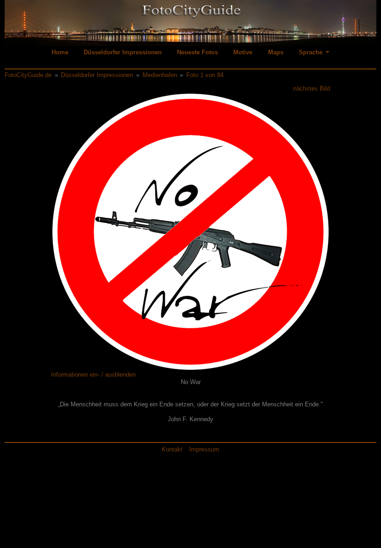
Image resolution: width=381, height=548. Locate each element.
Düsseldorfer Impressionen (123, 52)
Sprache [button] (311, 52)
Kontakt (172, 449)
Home (60, 52)
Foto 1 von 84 (204, 75)
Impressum (204, 449)
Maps (275, 52)
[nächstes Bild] (296, 231)
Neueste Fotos (197, 52)
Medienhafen (160, 75)
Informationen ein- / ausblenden (93, 374)
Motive (242, 52)
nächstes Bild (311, 88)
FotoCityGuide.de (28, 75)
